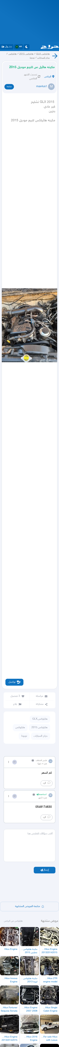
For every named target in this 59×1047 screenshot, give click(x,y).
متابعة (9, 86)
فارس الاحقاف (41, 760)
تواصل (12, 682)
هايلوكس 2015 (26, 54)
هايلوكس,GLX (43, 54)
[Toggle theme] (27, 46)
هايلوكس (12, 54)
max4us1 (41, 86)
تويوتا (32, 57)
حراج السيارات (43, 57)
